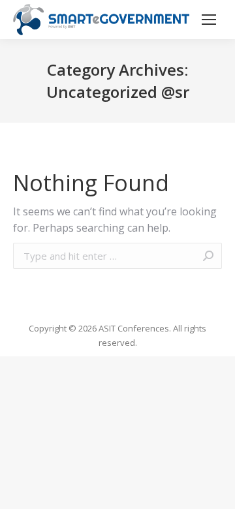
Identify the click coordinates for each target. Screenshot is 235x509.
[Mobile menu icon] (209, 20)
